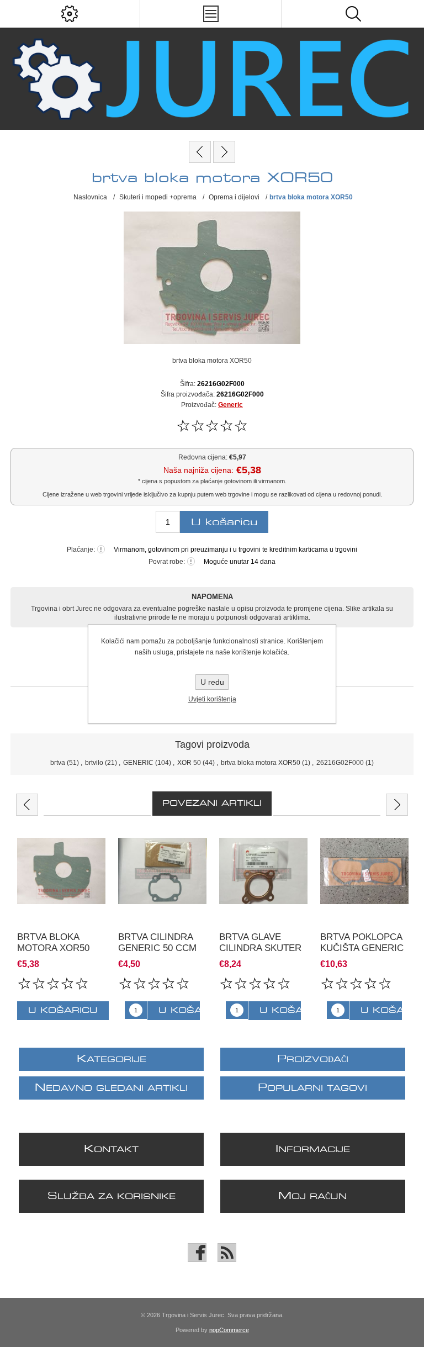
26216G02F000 (340, 763)
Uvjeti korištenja (212, 699)
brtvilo (94, 763)
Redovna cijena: (202, 457)
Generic (230, 405)
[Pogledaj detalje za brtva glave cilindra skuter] (263, 871)
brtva (57, 763)
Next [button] (397, 805)
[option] (61, 923)
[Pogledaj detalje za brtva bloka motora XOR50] (61, 871)
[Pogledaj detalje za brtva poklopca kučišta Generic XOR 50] (364, 871)
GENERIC (138, 763)
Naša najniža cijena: (198, 470)
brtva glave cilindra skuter (260, 942)
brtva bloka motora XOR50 (260, 763)
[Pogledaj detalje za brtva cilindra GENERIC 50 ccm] (162, 871)
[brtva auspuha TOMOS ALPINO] (200, 152)
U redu (212, 682)
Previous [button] (27, 805)
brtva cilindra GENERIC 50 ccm (157, 942)
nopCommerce (229, 1330)
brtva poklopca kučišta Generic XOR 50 (362, 948)
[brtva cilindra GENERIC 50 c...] (224, 152)
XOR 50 (189, 763)
